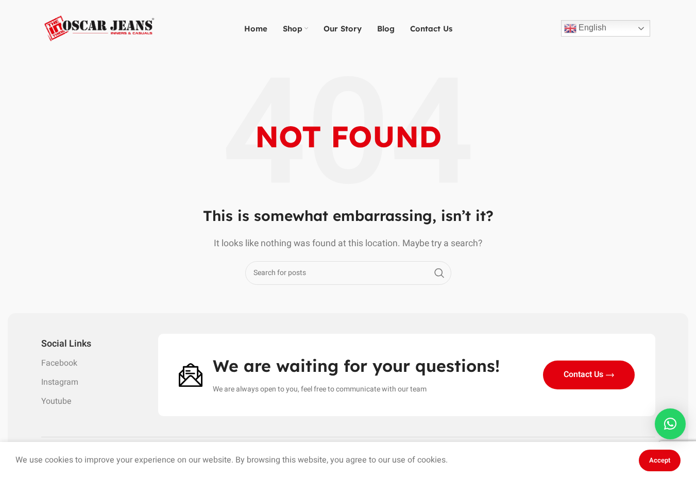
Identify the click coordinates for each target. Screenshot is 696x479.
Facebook (59, 363)
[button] (670, 423)
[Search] (439, 273)
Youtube (56, 401)
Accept (659, 460)
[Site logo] (99, 28)
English (591, 27)
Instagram (59, 382)
